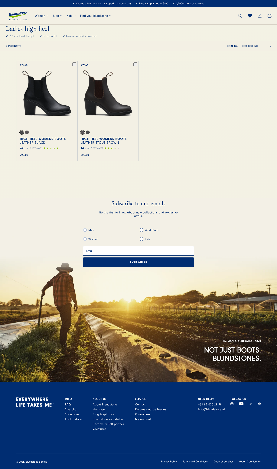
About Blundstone (105, 404)
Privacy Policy (169, 461)
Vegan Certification (250, 461)
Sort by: (232, 46)
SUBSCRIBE (138, 262)
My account (143, 419)
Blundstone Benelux (37, 461)
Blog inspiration (104, 414)
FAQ (68, 404)
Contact (140, 404)
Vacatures (99, 429)
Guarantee (142, 414)
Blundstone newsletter (108, 419)
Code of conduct (223, 461)
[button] (240, 16)
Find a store (73, 419)
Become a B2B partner (108, 424)
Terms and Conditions (195, 461)
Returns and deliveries (150, 409)
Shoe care (72, 414)
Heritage (99, 409)
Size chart (71, 409)
